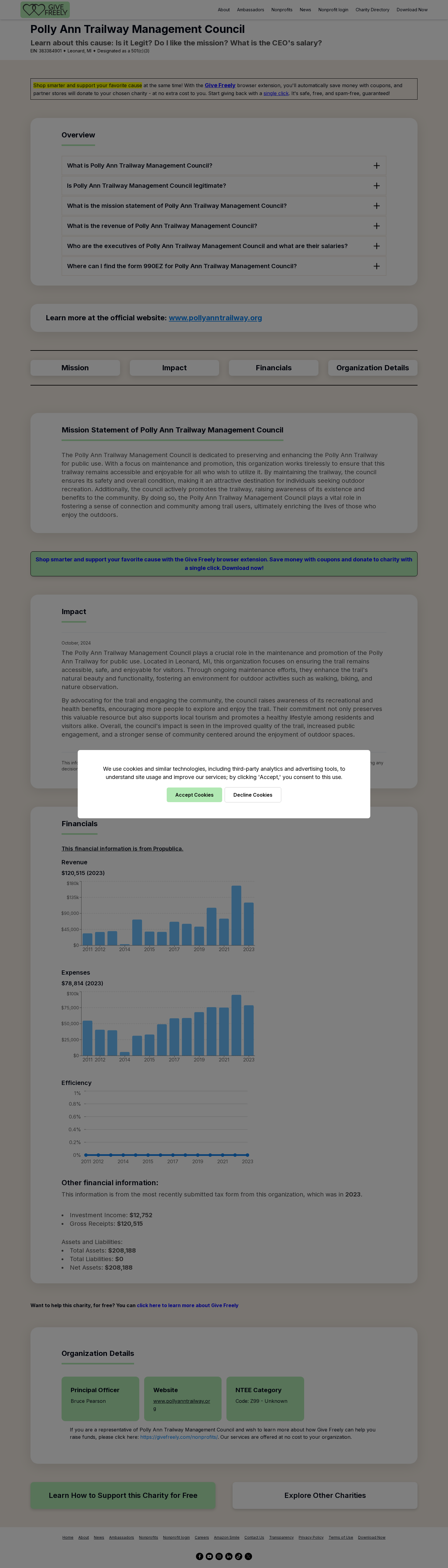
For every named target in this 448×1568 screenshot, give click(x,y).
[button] (224, 784)
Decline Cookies (252, 795)
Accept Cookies (194, 795)
